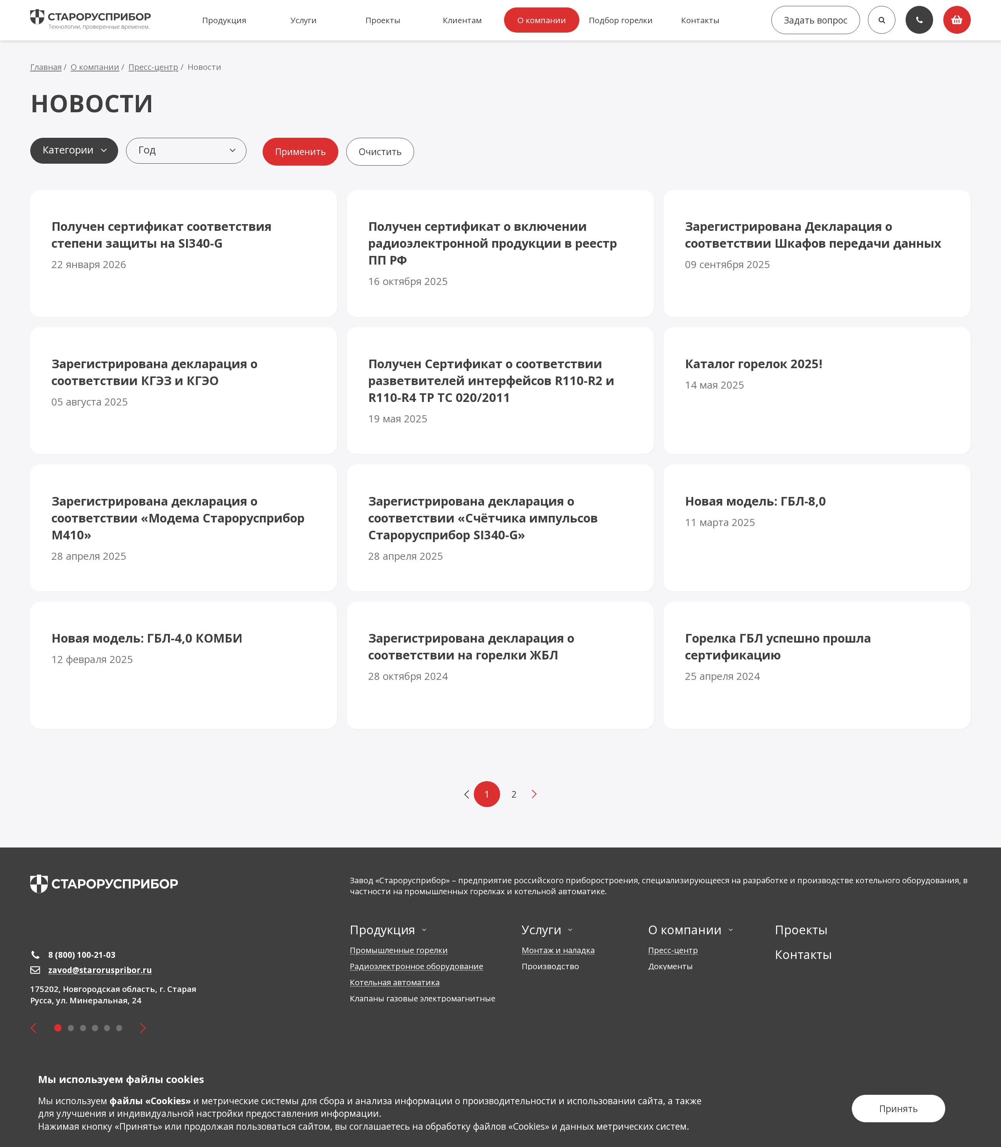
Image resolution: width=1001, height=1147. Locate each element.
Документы (670, 966)
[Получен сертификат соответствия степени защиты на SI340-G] (183, 253)
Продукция (224, 20)
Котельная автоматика (395, 982)
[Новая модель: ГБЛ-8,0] (817, 528)
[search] (881, 19)
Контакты (700, 20)
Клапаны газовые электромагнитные (422, 998)
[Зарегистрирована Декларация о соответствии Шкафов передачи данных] (817, 253)
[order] (957, 19)
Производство (550, 966)
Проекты (382, 20)
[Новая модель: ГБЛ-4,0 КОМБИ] (183, 665)
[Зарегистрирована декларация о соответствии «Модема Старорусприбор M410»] (183, 528)
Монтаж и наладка (558, 950)
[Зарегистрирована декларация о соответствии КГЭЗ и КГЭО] (183, 390)
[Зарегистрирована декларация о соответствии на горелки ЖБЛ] (500, 665)
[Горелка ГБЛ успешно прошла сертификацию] (817, 665)
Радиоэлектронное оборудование (416, 966)
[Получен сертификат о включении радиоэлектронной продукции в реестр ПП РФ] (500, 253)
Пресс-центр (673, 950)
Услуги (303, 20)
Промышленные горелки (399, 950)
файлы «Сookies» (150, 1100)
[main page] (104, 884)
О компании (541, 20)
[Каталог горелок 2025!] (817, 390)
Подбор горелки (621, 20)
